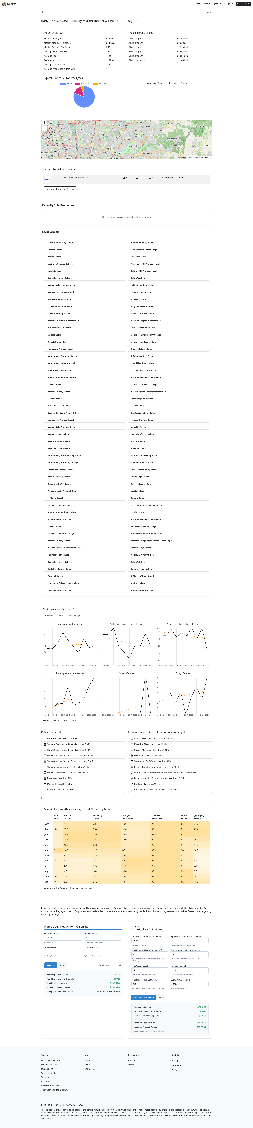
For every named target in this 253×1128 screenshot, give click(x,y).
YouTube (176, 1070)
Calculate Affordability (143, 997)
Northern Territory (50, 1060)
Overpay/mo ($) (95, 951)
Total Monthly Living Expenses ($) (148, 955)
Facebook (176, 1065)
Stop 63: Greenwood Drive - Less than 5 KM (68, 744)
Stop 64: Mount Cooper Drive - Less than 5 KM (70, 755)
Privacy (131, 1060)
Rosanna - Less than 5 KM (60, 778)
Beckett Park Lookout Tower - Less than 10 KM (157, 767)
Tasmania (46, 1077)
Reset (62, 965)
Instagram (177, 1060)
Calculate (50, 965)
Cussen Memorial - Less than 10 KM (151, 749)
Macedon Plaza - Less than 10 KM (150, 744)
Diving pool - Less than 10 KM (148, 755)
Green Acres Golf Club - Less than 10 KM (154, 738)
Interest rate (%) (94, 937)
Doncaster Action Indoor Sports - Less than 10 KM (159, 778)
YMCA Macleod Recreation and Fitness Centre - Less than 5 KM (165, 772)
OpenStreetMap (195, 157)
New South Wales (50, 1064)
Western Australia (50, 1085)
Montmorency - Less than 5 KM (62, 738)
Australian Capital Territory (54, 1089)
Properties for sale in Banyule (59, 189)
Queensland (47, 1068)
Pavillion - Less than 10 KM (147, 783)
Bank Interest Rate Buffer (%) (148, 984)
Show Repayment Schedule (110, 965)
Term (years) (52, 951)
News (207, 3)
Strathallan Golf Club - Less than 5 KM (153, 761)
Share (208, 12)
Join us (217, 3)
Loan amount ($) (51, 937)
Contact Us (90, 1068)
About (88, 1060)
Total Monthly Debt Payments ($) (186, 954)
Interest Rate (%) (182, 970)
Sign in (229, 3)
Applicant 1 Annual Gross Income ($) (147, 940)
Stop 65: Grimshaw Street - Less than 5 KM (68, 767)
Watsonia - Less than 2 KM (60, 789)
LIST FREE (243, 3)
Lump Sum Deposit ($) (181, 984)
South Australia (48, 1073)
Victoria (45, 1081)
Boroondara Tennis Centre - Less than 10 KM (156, 789)
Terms (131, 1064)
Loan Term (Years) (144, 970)
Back (44, 12)
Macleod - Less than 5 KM (59, 783)
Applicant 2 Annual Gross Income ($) (187, 940)
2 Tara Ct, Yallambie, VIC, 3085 (76, 177)
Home (197, 3)
